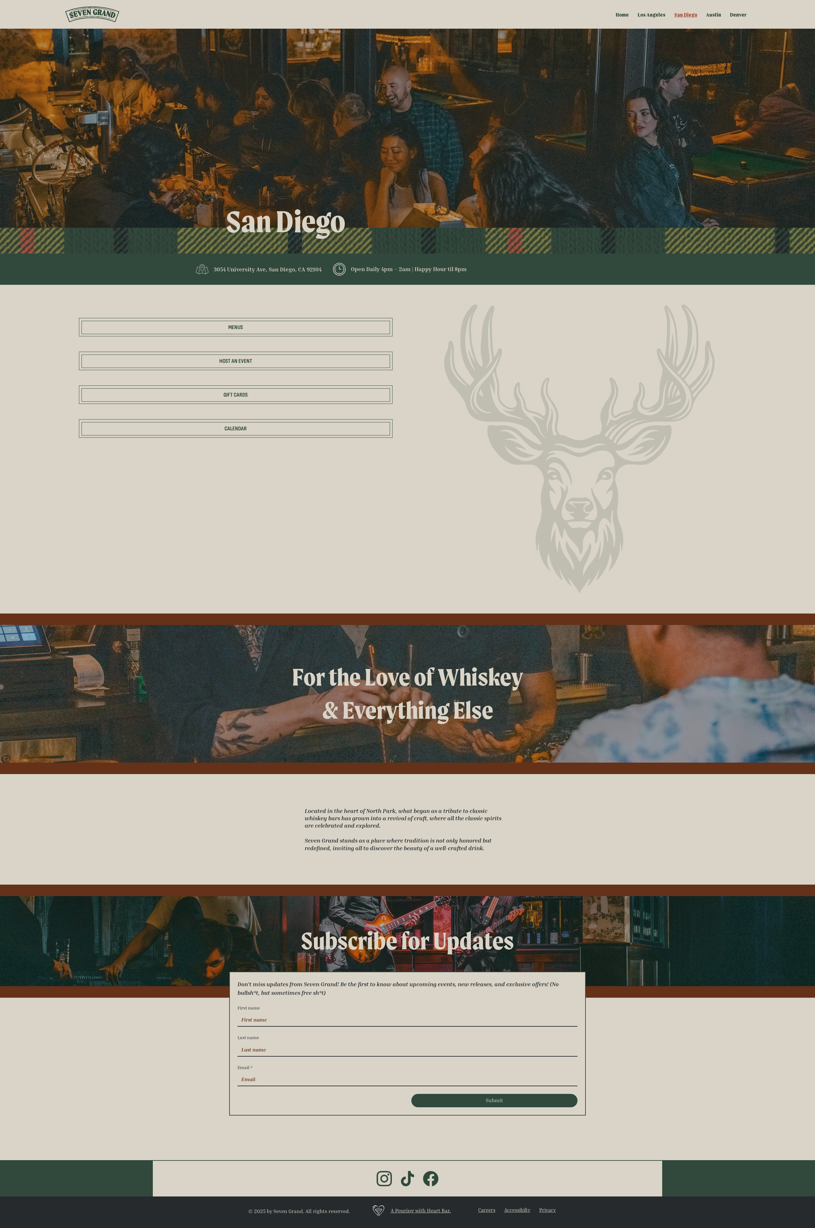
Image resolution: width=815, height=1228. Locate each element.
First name (248, 1007)
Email (244, 1067)
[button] (236, 395)
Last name (248, 1037)
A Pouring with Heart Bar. (421, 1210)
